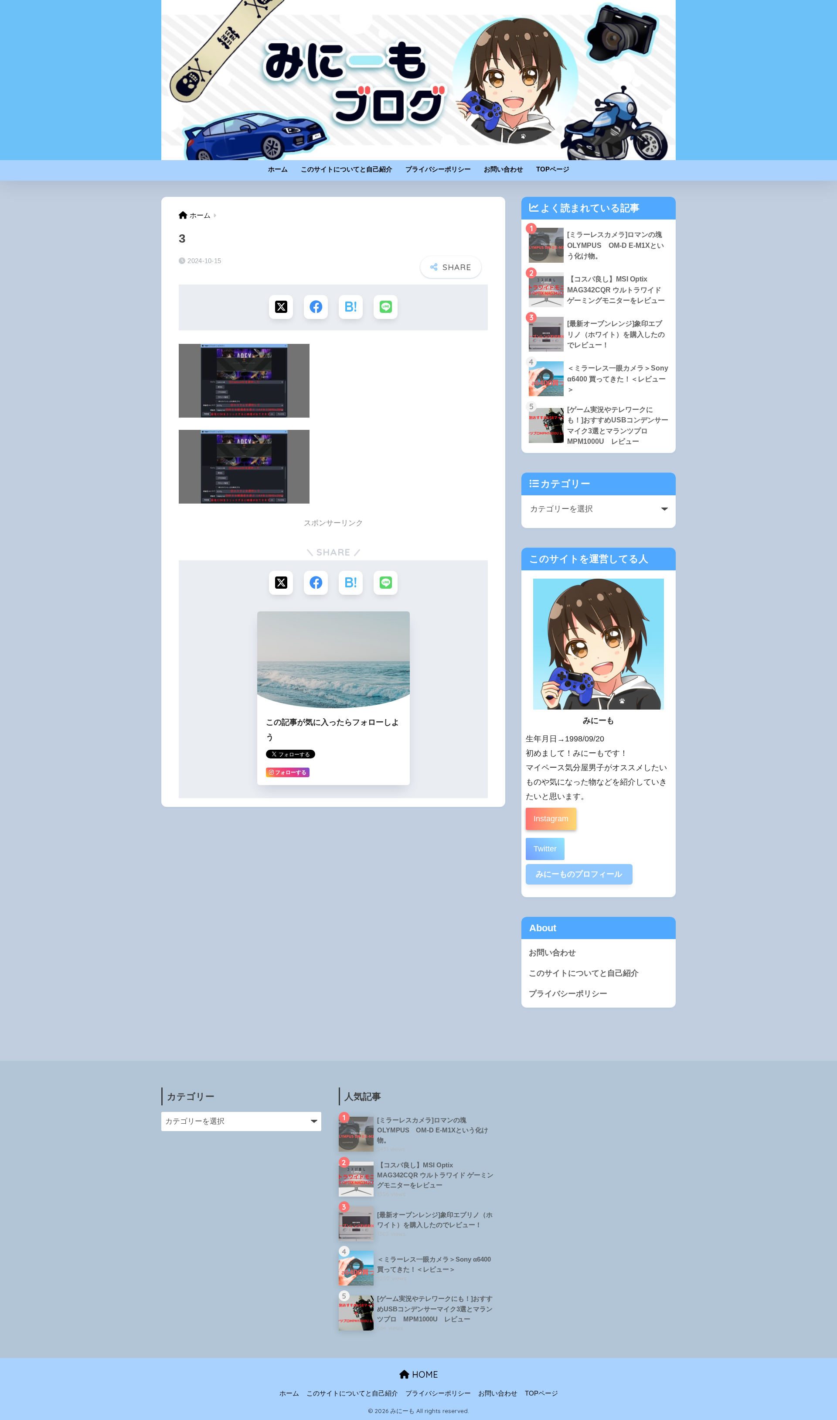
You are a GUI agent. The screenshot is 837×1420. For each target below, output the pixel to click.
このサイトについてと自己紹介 (346, 169)
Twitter (545, 848)
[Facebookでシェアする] (316, 307)
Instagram (551, 818)
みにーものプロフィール (579, 874)
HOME (423, 1374)
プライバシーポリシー (438, 169)
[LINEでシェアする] (386, 307)
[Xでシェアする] (281, 307)
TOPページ (552, 169)
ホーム (278, 169)
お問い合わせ (503, 169)
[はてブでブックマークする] (351, 307)
